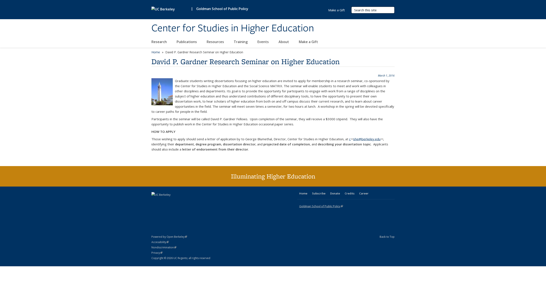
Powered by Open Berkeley (169, 237)
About (284, 41)
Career (364, 193)
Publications (187, 41)
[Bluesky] (188, 202)
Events (263, 41)
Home (155, 52)
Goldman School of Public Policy (222, 8)
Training (241, 41)
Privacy (157, 253)
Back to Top (387, 237)
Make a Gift (308, 41)
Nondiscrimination (163, 247)
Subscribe (318, 193)
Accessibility (160, 242)
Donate (335, 193)
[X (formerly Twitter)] (155, 202)
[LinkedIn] (163, 202)
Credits (349, 193)
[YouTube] (172, 202)
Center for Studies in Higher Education (232, 28)
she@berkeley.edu (368, 139)
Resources (216, 41)
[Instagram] (180, 202)
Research (159, 41)
